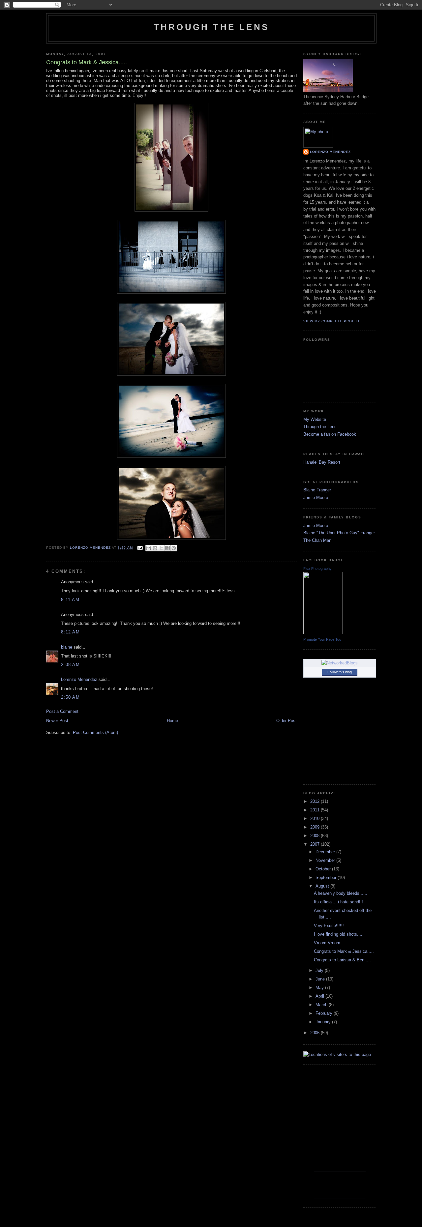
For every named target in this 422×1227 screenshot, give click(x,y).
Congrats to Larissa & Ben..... (342, 959)
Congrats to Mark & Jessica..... (344, 951)
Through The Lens (211, 27)
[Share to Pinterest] (173, 548)
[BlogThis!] (155, 548)
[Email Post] (140, 547)
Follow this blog (339, 672)
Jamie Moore (315, 497)
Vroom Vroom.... (330, 942)
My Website (314, 419)
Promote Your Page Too (322, 639)
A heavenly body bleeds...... (340, 893)
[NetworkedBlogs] (339, 662)
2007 (315, 844)
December (326, 851)
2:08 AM (70, 664)
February (325, 1013)
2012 (315, 801)
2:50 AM (70, 697)
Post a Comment (62, 711)
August (323, 886)
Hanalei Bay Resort (321, 462)
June (321, 979)
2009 (315, 827)
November (326, 860)
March (322, 1004)
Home (172, 720)
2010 (315, 818)
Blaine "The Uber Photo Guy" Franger (339, 532)
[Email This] (148, 548)
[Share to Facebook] (167, 548)
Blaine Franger (317, 489)
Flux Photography (317, 568)
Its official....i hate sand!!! (338, 901)
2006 (315, 1032)
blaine (66, 647)
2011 (315, 809)
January (324, 1021)
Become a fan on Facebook (329, 434)
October (324, 868)
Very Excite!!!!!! (329, 925)
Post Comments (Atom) (95, 732)
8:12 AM (70, 631)
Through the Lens (320, 426)
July (320, 970)
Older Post (286, 720)
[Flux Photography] (323, 632)
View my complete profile (332, 321)
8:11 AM (70, 599)
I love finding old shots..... (339, 934)
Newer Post (57, 720)
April (320, 996)
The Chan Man (317, 540)
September (327, 877)
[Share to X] (161, 548)
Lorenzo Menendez (79, 679)
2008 (315, 835)
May (320, 987)
